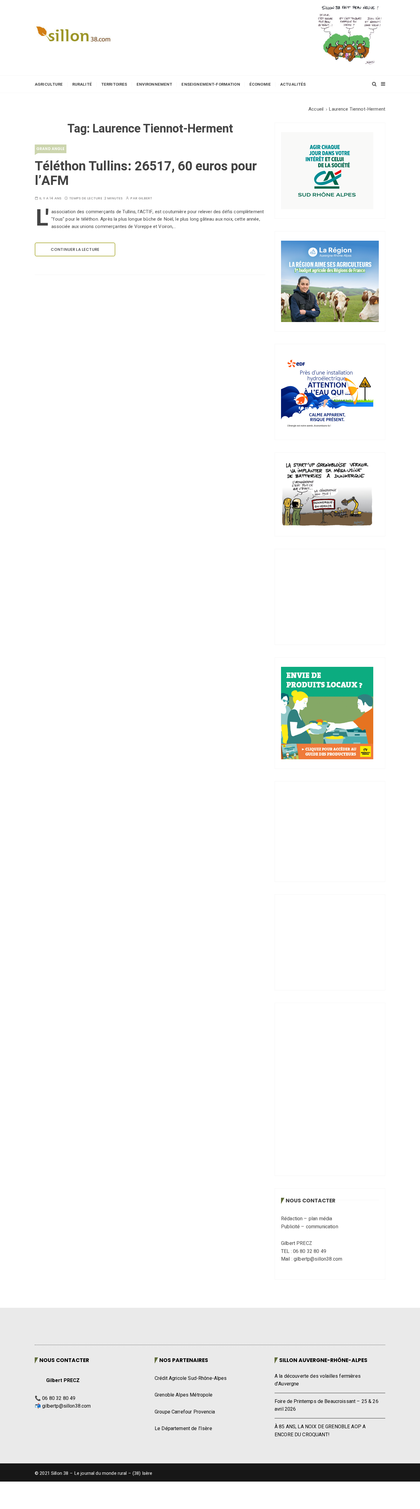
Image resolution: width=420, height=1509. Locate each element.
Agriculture (49, 84)
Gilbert (145, 198)
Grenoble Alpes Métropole (184, 1405)
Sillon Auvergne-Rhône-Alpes (323, 1371)
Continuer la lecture (75, 249)
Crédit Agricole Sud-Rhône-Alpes (191, 1389)
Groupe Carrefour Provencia (185, 1422)
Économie (260, 84)
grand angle (50, 148)
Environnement (154, 84)
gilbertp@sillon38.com (66, 1417)
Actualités (293, 84)
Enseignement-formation (210, 84)
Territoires (114, 84)
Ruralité (82, 84)
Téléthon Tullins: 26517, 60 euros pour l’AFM (146, 173)
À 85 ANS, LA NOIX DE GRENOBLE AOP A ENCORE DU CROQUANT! (320, 1441)
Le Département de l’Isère (183, 1439)
